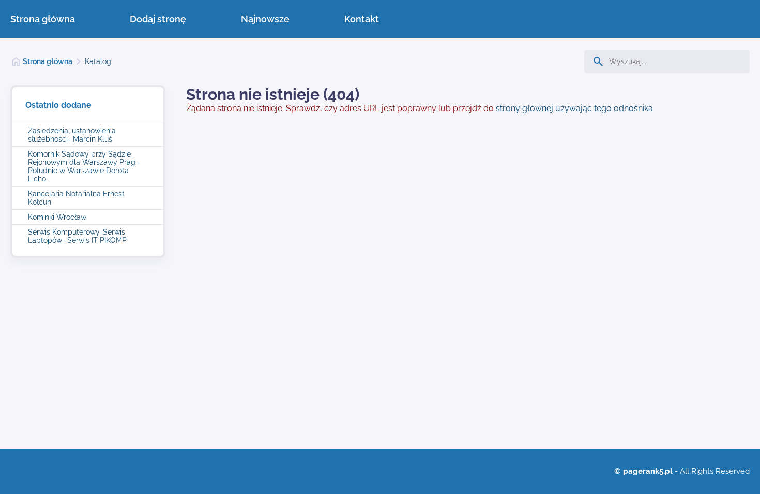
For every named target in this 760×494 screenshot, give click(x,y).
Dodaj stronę (158, 18)
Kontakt (361, 18)
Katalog (98, 61)
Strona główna (42, 18)
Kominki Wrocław (57, 217)
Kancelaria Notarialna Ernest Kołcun (76, 198)
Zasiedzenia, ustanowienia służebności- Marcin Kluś (72, 135)
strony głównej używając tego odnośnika (574, 108)
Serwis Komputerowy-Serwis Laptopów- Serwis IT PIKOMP (77, 236)
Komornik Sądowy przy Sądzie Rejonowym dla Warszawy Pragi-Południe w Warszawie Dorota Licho (84, 166)
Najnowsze (265, 18)
